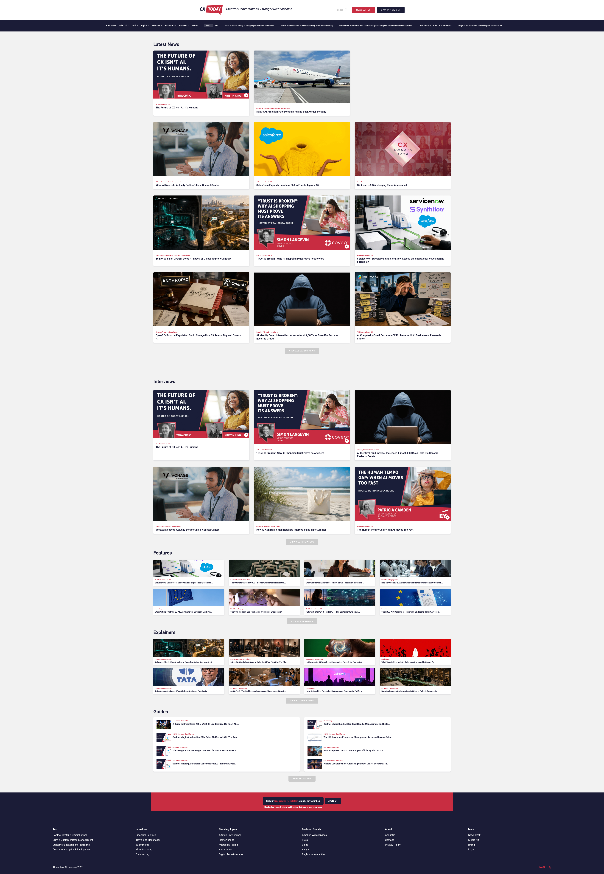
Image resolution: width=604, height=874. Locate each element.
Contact (389, 839)
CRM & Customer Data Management (73, 839)
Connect (184, 25)
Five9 (305, 839)
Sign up (333, 800)
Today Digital (72, 867)
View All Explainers (302, 700)
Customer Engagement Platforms (71, 844)
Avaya (305, 849)
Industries (170, 25)
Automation (225, 849)
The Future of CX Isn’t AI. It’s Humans (363, 26)
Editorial (124, 25)
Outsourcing (142, 854)
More (195, 25)
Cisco (305, 844)
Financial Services (146, 835)
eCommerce (142, 844)
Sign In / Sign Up (390, 10)
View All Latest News (302, 351)
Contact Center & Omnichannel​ (70, 835)
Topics (145, 25)
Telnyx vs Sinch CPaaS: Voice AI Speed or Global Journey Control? (413, 26)
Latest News (110, 25)
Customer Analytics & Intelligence (71, 849)
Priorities (157, 25)
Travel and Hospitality (148, 839)
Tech (135, 25)
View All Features (302, 621)
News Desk (474, 835)
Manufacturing (144, 849)
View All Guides (302, 779)
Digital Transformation (231, 854)
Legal (471, 849)
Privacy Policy (393, 844)
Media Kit (473, 839)
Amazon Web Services (314, 835)
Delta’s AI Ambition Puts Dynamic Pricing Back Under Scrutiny (234, 26)
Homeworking (226, 839)
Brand (471, 844)
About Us (390, 835)
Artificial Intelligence (230, 835)
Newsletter (363, 10)
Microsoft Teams (228, 844)
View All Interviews (302, 542)
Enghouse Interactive (313, 854)
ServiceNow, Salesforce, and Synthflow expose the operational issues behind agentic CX (304, 26)
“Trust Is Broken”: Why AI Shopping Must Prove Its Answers (473, 26)
